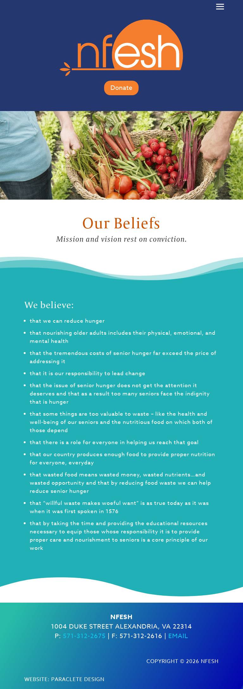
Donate (121, 87)
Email (178, 636)
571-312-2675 (84, 636)
